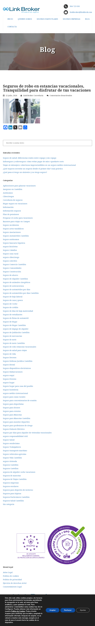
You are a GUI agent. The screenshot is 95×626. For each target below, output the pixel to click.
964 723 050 (75, 6)
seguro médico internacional (15, 393)
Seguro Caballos (10, 250)
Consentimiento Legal (12, 587)
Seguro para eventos (12, 411)
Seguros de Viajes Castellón (15, 479)
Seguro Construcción (12, 272)
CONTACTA (12, 27)
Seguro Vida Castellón (12, 458)
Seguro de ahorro (10, 275)
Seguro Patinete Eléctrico (14, 429)
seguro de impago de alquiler (15, 329)
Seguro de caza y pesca (13, 300)
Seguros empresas (11, 483)
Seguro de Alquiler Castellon (15, 279)
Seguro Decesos (9, 358)
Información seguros (12, 211)
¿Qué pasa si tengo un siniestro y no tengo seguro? (25, 172)
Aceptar (52, 610)
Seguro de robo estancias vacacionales (19, 347)
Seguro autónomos (11, 239)
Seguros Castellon (10, 469)
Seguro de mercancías (12, 336)
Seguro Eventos (9, 379)
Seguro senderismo (11, 443)
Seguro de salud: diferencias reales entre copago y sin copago (29, 158)
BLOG (87, 19)
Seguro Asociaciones (12, 232)
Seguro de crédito (10, 307)
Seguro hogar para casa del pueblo (18, 386)
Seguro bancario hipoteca (14, 243)
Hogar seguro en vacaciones (15, 204)
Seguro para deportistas (13, 404)
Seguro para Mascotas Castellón (16, 418)
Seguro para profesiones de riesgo (18, 426)
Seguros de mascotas (12, 476)
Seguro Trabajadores (12, 447)
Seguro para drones (11, 408)
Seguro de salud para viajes (15, 350)
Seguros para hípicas (12, 494)
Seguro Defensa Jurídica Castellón (17, 361)
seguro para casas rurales (14, 397)
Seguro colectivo (10, 261)
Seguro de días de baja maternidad (18, 311)
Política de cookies (11, 576)
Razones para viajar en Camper (16, 222)
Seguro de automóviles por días (16, 290)
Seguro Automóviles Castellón (16, 236)
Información (8, 207)
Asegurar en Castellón (12, 189)
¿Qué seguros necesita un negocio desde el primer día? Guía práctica (33, 169)
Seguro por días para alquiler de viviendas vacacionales (27, 433)
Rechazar (67, 610)
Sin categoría (8, 504)
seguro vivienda (10, 461)
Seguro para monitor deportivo (16, 422)
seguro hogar (8, 383)
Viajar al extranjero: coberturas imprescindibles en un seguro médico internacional (39, 165)
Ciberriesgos (8, 196)
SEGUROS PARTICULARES (47, 19)
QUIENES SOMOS (25, 19)
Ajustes (83, 610)
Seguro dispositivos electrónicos (17, 368)
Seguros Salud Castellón (13, 501)
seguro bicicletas (10, 247)
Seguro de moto (9, 340)
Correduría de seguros (13, 200)
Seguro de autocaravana (13, 286)
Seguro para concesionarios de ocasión (20, 400)
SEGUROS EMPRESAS (71, 19)
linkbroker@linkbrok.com (80, 12)
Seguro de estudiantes (12, 315)
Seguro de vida (9, 354)
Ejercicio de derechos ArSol (14, 583)
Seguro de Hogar (10, 322)
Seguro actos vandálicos (13, 229)
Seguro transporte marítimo (15, 451)
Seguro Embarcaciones (13, 372)
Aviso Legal (8, 572)
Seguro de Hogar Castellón (14, 325)
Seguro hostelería (10, 390)
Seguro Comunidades (12, 268)
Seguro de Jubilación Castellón (16, 332)
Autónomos (8, 193)
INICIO (10, 19)
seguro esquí (8, 375)
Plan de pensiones (11, 214)
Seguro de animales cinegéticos (16, 282)
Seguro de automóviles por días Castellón (21, 293)
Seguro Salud (8, 440)
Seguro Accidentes (11, 225)
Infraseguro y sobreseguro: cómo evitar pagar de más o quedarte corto (33, 162)
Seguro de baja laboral (12, 297)
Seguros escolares (10, 486)
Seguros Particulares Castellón (16, 497)
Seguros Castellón (10, 465)
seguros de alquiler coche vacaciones (19, 472)
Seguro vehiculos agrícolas (14, 454)
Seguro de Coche (10, 304)
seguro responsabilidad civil (15, 436)
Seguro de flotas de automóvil (16, 318)
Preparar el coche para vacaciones (18, 218)
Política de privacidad (12, 580)
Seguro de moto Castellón (14, 343)
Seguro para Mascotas (12, 415)
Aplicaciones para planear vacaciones (19, 186)
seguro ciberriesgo (11, 257)
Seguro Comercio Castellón (14, 264)
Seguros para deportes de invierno (18, 490)
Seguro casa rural (10, 254)
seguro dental (9, 365)
